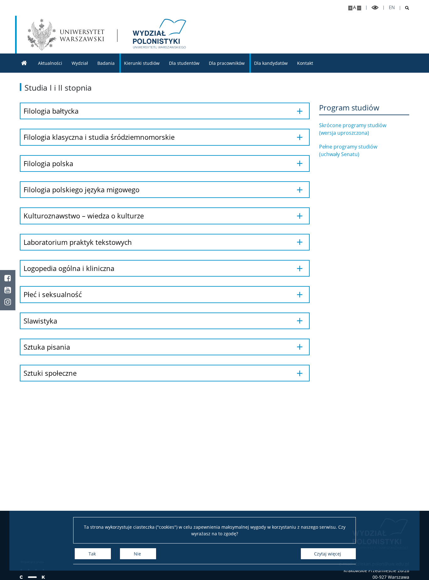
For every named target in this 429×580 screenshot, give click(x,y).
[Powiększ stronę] (350, 8)
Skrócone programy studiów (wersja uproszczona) (352, 129)
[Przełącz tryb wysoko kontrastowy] (375, 8)
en (392, 7)
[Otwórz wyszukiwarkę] (404, 8)
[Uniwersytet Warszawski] (66, 34)
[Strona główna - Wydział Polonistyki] (158, 34)
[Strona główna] (24, 63)
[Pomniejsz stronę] (359, 8)
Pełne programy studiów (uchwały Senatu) (348, 150)
